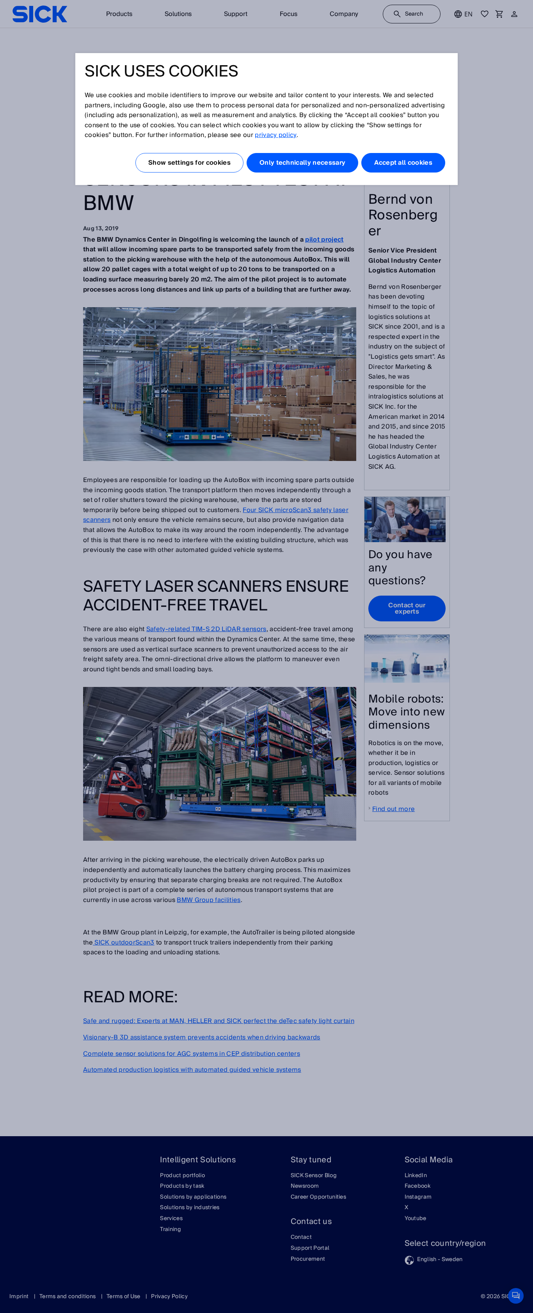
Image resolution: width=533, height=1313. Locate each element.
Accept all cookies (403, 162)
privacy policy (275, 135)
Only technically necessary (302, 162)
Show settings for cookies (189, 162)
